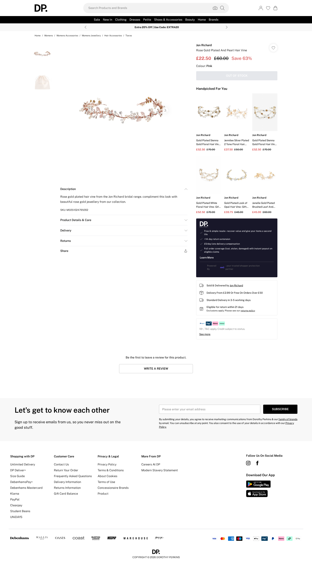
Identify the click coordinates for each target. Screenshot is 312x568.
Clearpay (16, 505)
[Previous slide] (85, 27)
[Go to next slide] (165, 110)
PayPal (14, 499)
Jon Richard (204, 45)
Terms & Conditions (111, 470)
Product (103, 493)
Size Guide (17, 476)
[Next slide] (226, 27)
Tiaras (128, 35)
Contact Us (61, 464)
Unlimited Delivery (22, 464)
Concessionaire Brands (113, 488)
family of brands (287, 419)
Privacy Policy (107, 464)
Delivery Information (67, 482)
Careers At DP (150, 464)
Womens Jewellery (91, 35)
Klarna (14, 493)
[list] (123, 110)
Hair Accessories (113, 35)
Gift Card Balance (66, 493)
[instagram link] (248, 463)
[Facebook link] (257, 463)
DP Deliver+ (18, 470)
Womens (48, 35)
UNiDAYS (16, 517)
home (38, 35)
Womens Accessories (67, 35)
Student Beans (20, 511)
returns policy (248, 310)
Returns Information (67, 488)
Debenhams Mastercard (26, 488)
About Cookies (107, 476)
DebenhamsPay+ (21, 482)
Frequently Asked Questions (73, 476)
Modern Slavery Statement (159, 470)
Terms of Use (106, 482)
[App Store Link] (258, 488)
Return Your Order (66, 470)
